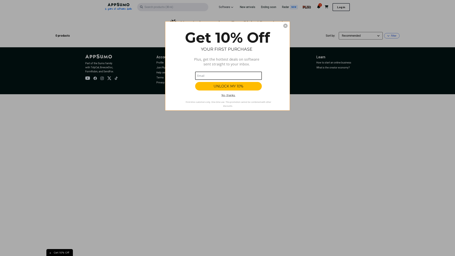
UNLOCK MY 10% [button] (228, 86)
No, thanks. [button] (228, 95)
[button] (285, 26)
